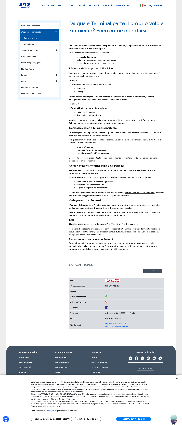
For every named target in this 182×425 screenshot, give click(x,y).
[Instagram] (148, 358)
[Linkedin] (130, 358)
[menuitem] (24, 357)
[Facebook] (136, 358)
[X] (142, 358)
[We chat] (160, 358)
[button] (143, 5)
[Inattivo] (106, 302)
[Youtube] (154, 358)
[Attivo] (106, 296)
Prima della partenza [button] (30, 25)
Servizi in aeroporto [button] (30, 50)
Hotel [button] (23, 81)
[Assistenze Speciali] (150, 5)
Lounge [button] (24, 75)
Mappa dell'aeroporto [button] (31, 32)
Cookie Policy (51, 411)
